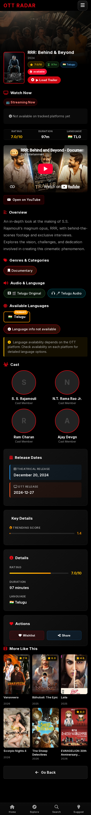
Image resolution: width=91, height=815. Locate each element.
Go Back (48, 772)
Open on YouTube (26, 199)
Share (66, 635)
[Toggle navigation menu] (82, 5)
